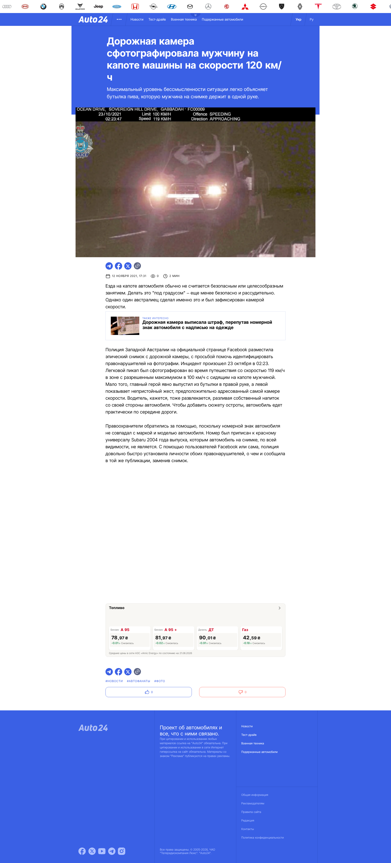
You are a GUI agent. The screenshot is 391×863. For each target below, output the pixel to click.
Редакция (247, 820)
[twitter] (128, 266)
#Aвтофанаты (138, 681)
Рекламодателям (252, 803)
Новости (137, 19)
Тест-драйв (157, 19)
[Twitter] (92, 851)
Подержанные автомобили (222, 19)
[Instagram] (121, 851)
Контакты (247, 829)
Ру (312, 19)
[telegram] (109, 266)
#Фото (159, 681)
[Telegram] (111, 851)
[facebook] (118, 266)
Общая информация (254, 795)
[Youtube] (101, 851)
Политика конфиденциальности (262, 837)
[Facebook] (82, 851)
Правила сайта (251, 812)
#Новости (114, 681)
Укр (298, 19)
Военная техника (184, 19)
